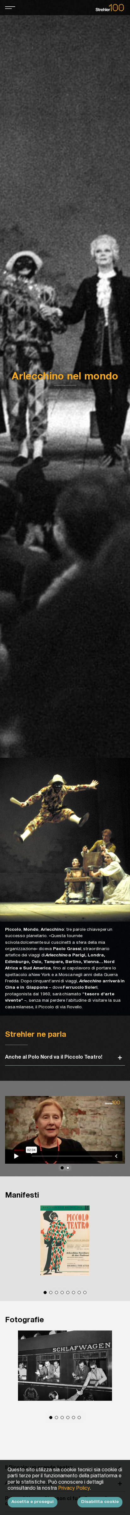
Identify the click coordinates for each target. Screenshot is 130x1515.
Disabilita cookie (100, 1502)
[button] (62, 1167)
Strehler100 (110, 7)
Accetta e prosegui (32, 1502)
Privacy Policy (74, 1488)
